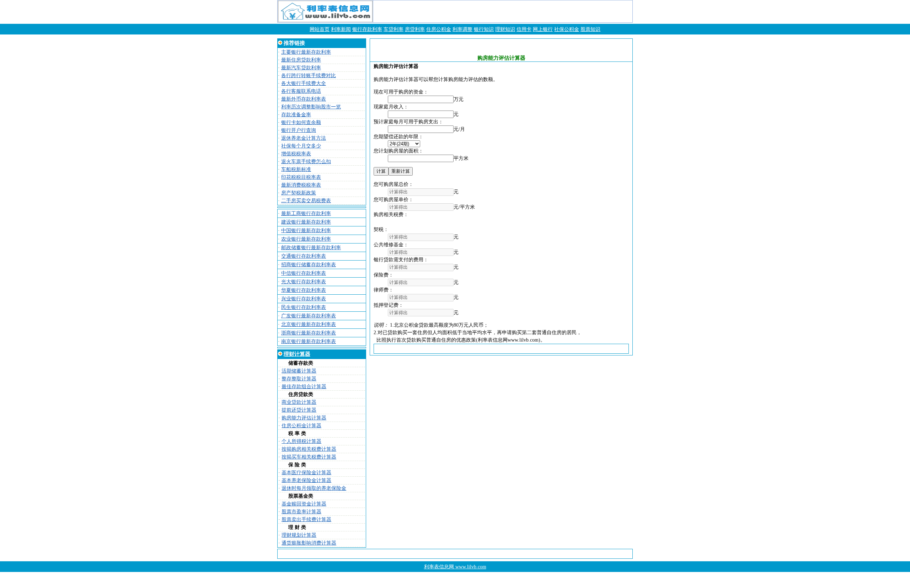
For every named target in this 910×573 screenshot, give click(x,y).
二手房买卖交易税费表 (306, 200)
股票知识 (590, 29)
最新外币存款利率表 (303, 99)
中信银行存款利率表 (303, 273)
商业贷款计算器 (299, 402)
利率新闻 (341, 29)
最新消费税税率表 (301, 185)
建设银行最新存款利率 (306, 222)
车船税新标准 (296, 169)
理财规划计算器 (299, 535)
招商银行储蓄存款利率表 (308, 264)
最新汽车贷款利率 (301, 67)
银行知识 (484, 29)
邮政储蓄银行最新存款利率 (311, 247)
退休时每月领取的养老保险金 (314, 488)
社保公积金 (566, 29)
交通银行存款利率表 (303, 256)
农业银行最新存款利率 (306, 239)
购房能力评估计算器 (304, 418)
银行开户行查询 (298, 130)
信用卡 (523, 29)
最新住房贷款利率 (301, 60)
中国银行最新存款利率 (306, 230)
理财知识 (505, 29)
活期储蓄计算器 (299, 371)
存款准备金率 (296, 114)
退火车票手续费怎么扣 (306, 161)
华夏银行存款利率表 (303, 290)
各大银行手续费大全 (303, 83)
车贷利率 (393, 29)
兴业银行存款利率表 (303, 298)
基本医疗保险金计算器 (306, 472)
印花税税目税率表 (301, 177)
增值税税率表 (296, 153)
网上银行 (543, 29)
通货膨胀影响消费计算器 (309, 543)
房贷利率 (415, 29)
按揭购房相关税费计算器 (309, 449)
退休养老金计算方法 (303, 138)
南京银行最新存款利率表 (308, 341)
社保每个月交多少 (301, 146)
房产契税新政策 (298, 193)
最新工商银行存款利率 (306, 213)
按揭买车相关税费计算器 (309, 457)
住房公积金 (438, 29)
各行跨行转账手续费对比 (308, 75)
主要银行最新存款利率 (306, 52)
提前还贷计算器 (299, 410)
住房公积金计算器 (301, 425)
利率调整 (462, 29)
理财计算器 (297, 354)
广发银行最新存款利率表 (308, 315)
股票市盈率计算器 (301, 511)
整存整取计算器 (299, 378)
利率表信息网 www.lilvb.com (455, 566)
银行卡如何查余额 (301, 122)
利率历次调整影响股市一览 (311, 106)
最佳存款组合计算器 (304, 386)
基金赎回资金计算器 (304, 504)
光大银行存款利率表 (303, 281)
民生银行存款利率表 (303, 307)
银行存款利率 (367, 29)
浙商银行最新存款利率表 (308, 333)
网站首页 (320, 29)
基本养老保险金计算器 (306, 480)
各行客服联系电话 (301, 91)
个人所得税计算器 (301, 441)
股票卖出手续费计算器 (306, 519)
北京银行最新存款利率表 (308, 324)
